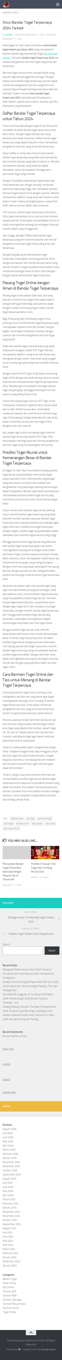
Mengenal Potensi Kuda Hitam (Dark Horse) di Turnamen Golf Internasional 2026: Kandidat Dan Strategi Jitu (28, 973)
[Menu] (57, 4)
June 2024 (8, 1236)
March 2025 (9, 1199)
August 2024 (9, 1228)
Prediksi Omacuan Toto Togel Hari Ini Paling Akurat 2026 (43, 867)
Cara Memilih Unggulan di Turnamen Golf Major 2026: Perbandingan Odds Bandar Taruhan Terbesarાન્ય (28, 998)
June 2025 (8, 1186)
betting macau (17, 818)
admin (9, 34)
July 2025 (7, 1182)
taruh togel (8, 823)
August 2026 (9, 1129)
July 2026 (7, 1133)
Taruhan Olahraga (12, 1299)
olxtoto (6, 1064)
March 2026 (9, 1149)
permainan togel (45, 818)
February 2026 (10, 1153)
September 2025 (12, 1174)
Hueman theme (48, 1349)
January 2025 (10, 1207)
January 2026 (10, 1158)
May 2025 (8, 1191)
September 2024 (12, 1224)
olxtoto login (9, 1092)
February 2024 (10, 1253)
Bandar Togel (11, 12)
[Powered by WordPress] (19, 1349)
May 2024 (8, 1240)
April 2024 (8, 1244)
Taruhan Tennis (11, 1307)
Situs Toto (8, 1048)
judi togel (30, 818)
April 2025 (8, 1195)
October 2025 (10, 1170)
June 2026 (8, 1137)
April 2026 (8, 1145)
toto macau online (11, 828)
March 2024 (9, 1249)
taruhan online (22, 823)
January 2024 (10, 1257)
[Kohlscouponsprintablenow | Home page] (8, 4)
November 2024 (11, 1215)
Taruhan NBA (10, 1295)
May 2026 (8, 1141)
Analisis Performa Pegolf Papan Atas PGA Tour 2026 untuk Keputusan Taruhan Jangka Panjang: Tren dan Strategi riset (30, 986)
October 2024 (10, 1220)
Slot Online (8, 1287)
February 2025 (10, 1203)
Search (6, 944)
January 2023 (10, 1265)
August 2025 (9, 1178)
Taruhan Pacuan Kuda (14, 1303)
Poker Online (9, 1283)
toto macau (50, 823)
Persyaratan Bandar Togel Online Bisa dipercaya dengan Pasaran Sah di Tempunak (13, 871)
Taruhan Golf (9, 1291)
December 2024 (11, 1211)
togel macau (37, 823)
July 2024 (7, 1232)
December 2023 (11, 1261)
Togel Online (9, 1312)
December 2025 (11, 1162)
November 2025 (11, 1166)
